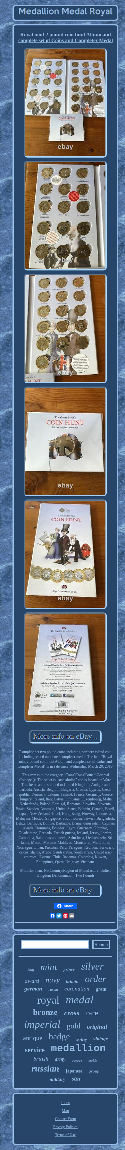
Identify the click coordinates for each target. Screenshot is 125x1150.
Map (65, 1111)
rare (92, 1012)
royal (48, 1000)
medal (80, 999)
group (94, 1071)
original (97, 1026)
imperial (42, 1024)
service (35, 1050)
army (60, 1059)
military (57, 1079)
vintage (100, 1038)
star (76, 1078)
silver (92, 966)
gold (73, 1026)
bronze (45, 1012)
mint (48, 967)
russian (45, 1068)
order (95, 978)
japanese (74, 1071)
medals (92, 1060)
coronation (76, 989)
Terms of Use (65, 1135)
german (33, 989)
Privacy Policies (65, 1127)
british (40, 1058)
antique (32, 1037)
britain (72, 981)
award (32, 981)
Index (65, 1102)
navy (53, 980)
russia (53, 989)
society (81, 1040)
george (77, 1060)
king (31, 969)
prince (69, 969)
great (101, 989)
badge (59, 1036)
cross (71, 1013)
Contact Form (65, 1119)
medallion (78, 1048)
